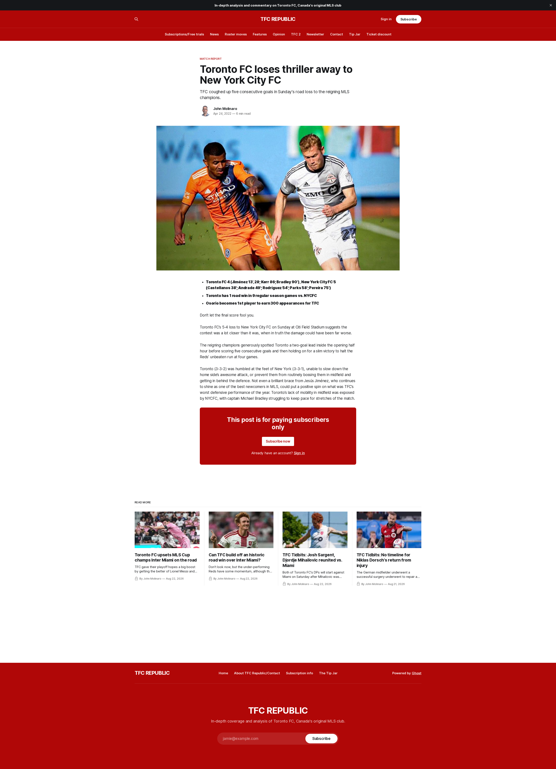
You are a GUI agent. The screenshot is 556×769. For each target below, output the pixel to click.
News (214, 34)
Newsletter (315, 34)
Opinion (279, 34)
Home (223, 673)
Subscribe (408, 19)
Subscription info (299, 673)
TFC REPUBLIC (278, 19)
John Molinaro (225, 108)
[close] (550, 5)
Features (260, 34)
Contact (336, 34)
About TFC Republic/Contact (257, 673)
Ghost (416, 673)
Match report (211, 58)
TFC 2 (296, 34)
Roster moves (236, 34)
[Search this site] (136, 19)
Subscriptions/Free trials (184, 34)
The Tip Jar (328, 673)
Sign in (386, 19)
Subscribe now (278, 441)
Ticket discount (378, 34)
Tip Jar (354, 34)
